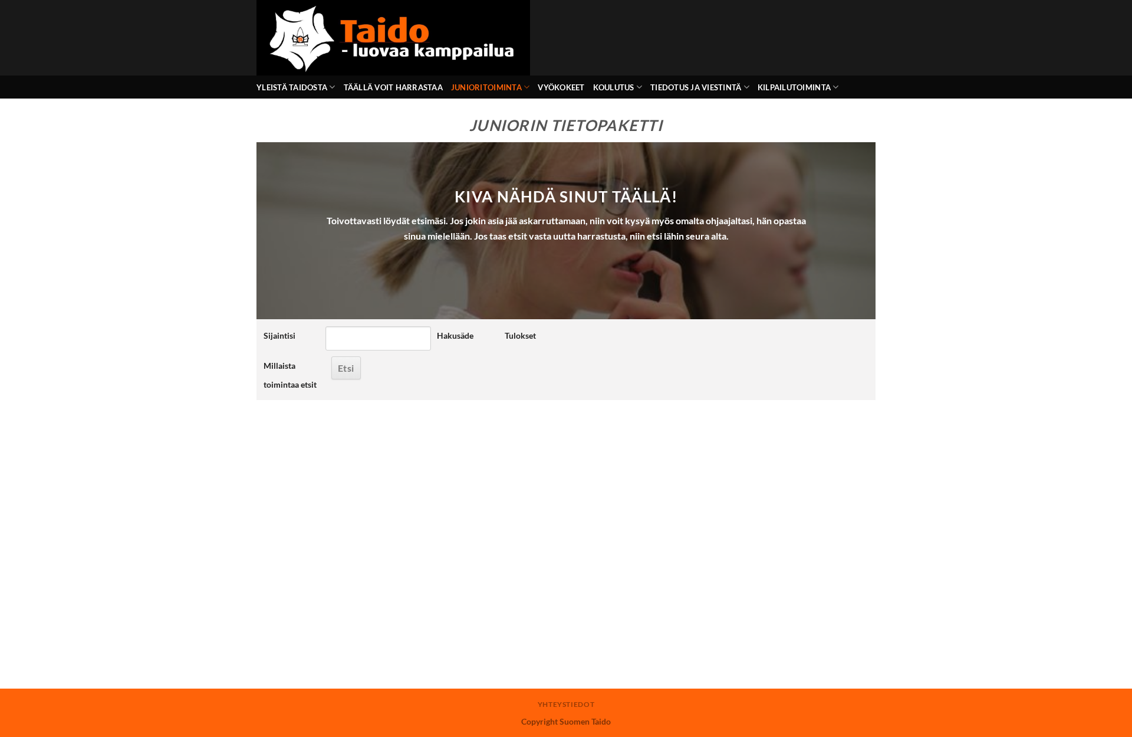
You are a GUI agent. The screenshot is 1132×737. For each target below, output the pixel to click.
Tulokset (520, 335)
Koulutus (613, 87)
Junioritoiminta (486, 87)
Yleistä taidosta (291, 87)
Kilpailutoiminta (794, 87)
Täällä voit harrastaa (393, 87)
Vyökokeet (561, 87)
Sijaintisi (279, 335)
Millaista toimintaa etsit (290, 375)
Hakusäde (455, 335)
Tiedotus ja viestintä (695, 87)
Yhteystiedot (566, 704)
